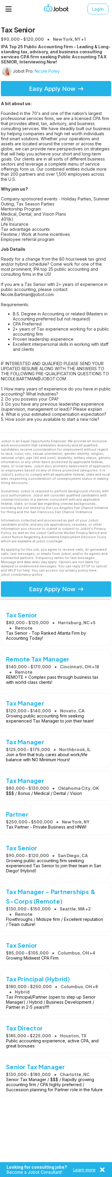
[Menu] (9, 9)
